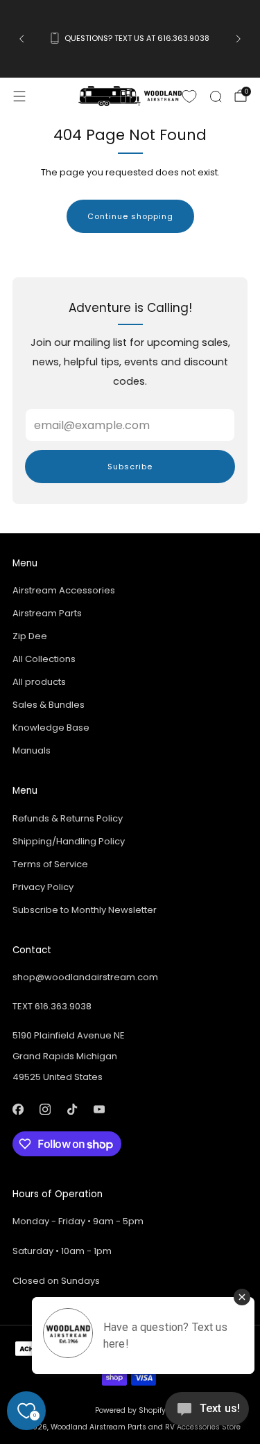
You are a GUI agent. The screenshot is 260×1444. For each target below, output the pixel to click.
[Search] (216, 96)
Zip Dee (29, 636)
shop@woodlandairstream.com (85, 977)
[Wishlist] (189, 96)
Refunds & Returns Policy (67, 818)
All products (39, 681)
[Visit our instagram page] (44, 1109)
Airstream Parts (47, 613)
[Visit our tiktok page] (71, 1109)
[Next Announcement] (238, 39)
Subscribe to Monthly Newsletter (84, 909)
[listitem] (130, 38)
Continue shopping (130, 216)
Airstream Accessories (63, 590)
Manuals (31, 750)
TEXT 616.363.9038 (52, 1006)
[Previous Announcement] (21, 39)
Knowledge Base (50, 727)
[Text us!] (207, 1414)
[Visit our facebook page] (17, 1109)
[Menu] (19, 96)
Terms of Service (50, 864)
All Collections (44, 659)
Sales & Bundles (48, 704)
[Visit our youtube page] (98, 1109)
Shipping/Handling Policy (68, 841)
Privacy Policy (42, 887)
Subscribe (130, 466)
